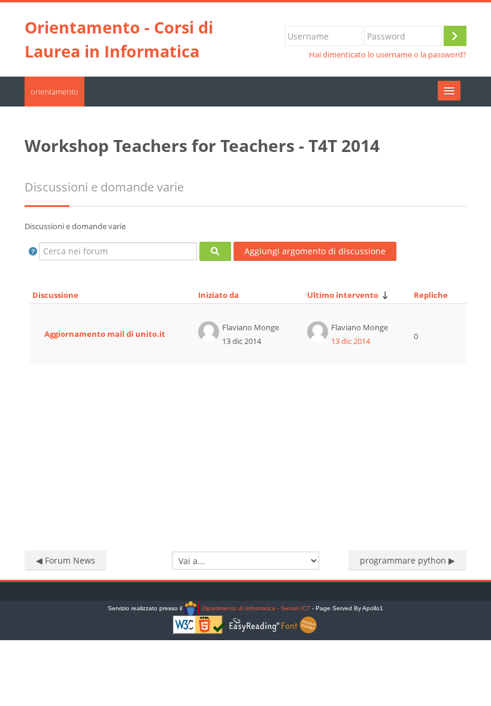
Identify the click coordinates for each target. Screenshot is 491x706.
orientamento (54, 91)
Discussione (55, 295)
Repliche (431, 295)
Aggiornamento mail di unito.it (104, 333)
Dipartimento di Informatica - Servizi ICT (255, 608)
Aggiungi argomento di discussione (315, 251)
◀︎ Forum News (65, 560)
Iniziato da (218, 295)
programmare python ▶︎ (407, 560)
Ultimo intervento (342, 295)
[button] (33, 251)
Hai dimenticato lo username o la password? (387, 55)
